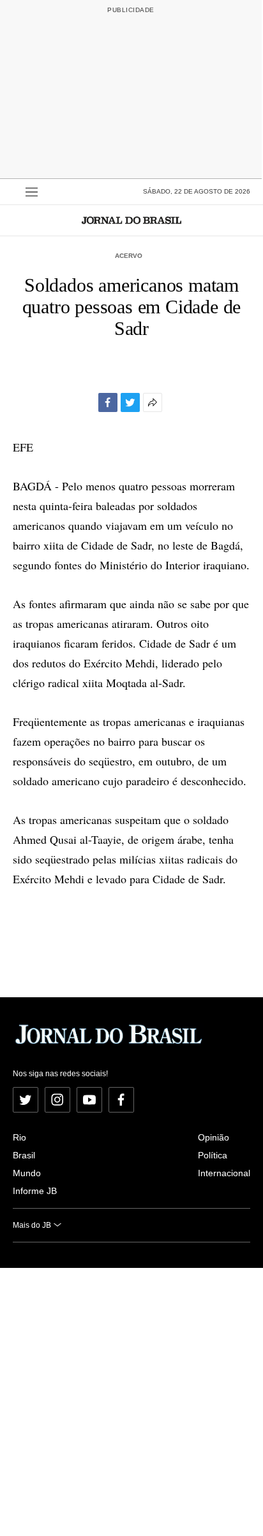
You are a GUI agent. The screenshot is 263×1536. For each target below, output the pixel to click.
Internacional (224, 1173)
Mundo (27, 1173)
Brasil (24, 1155)
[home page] (131, 220)
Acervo (128, 255)
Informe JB (35, 1191)
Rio (19, 1137)
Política (212, 1155)
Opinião (213, 1137)
